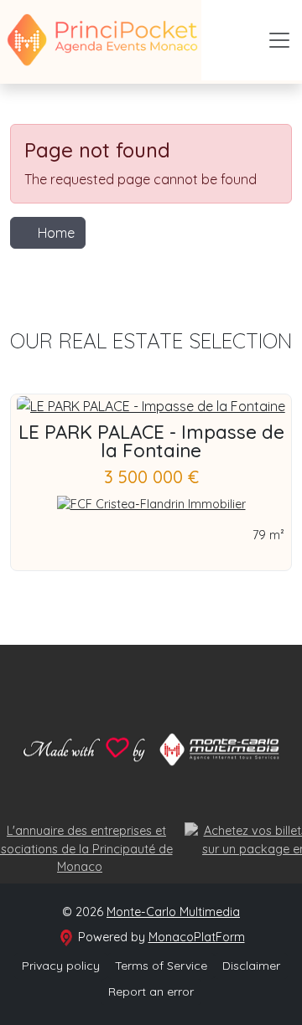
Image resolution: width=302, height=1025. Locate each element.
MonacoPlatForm (196, 937)
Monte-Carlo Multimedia (173, 911)
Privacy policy (61, 965)
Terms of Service (161, 965)
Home (56, 232)
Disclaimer (251, 965)
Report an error (151, 991)
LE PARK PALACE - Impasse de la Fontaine (151, 441)
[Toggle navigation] (279, 40)
